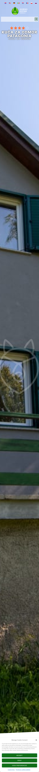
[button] (36, 740)
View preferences (19, 765)
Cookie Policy (11, 769)
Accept (20, 755)
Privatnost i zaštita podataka (23, 769)
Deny (20, 760)
